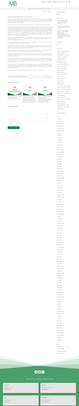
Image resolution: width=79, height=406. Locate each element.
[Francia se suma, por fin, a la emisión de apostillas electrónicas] (15, 86)
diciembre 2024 (60, 149)
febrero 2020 (60, 242)
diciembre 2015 (60, 330)
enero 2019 (59, 263)
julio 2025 (59, 133)
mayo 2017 (59, 301)
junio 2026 (59, 118)
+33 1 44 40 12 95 (7, 402)
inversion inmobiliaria (66, 89)
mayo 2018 (59, 280)
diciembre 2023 (60, 171)
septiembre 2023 (60, 178)
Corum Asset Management (62, 62)
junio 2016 (59, 316)
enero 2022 (59, 209)
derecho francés (60, 76)
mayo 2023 (59, 185)
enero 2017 (59, 308)
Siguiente (49, 11)
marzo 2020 (59, 240)
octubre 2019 (60, 249)
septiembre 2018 (60, 273)
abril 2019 (59, 259)
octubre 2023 (60, 175)
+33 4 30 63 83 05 (45, 402)
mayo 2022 (59, 199)
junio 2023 (59, 183)
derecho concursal (65, 64)
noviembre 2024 (60, 152)
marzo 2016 (59, 323)
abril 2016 (59, 320)
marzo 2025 (59, 142)
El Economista (60, 85)
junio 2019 (59, 256)
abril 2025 (59, 140)
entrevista (59, 87)
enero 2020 (59, 244)
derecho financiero (60, 72)
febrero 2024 (60, 168)
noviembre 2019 (60, 247)
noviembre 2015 (60, 332)
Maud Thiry (59, 93)
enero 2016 (59, 327)
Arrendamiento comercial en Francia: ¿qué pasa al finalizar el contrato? (63, 27)
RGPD (67, 104)
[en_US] (57, 14)
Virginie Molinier (60, 108)
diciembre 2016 (60, 311)
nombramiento (66, 93)
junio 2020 (59, 232)
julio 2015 (59, 337)
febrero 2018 (59, 287)
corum (64, 60)
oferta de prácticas (60, 99)
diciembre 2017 (60, 292)
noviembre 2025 (60, 128)
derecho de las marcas (61, 66)
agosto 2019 (59, 251)
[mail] (43, 372)
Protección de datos (61, 104)
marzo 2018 (59, 285)
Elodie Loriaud (67, 85)
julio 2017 (59, 299)
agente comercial (65, 51)
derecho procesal (60, 81)
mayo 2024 (59, 163)
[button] (69, 1)
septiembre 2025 (60, 130)
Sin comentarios (41, 70)
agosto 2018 (59, 275)
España (29, 70)
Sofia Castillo (59, 106)
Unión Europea (66, 106)
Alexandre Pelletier (61, 53)
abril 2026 (59, 121)
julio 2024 (59, 159)
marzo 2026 (59, 123)
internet (58, 89)
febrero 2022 (59, 206)
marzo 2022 (59, 204)
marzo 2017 (59, 306)
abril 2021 (59, 216)
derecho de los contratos (61, 68)
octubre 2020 (60, 225)
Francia (68, 87)
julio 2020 (59, 230)
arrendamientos (60, 55)
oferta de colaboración (61, 97)
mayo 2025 (59, 137)
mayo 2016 (59, 318)
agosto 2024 (59, 156)
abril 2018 (59, 282)
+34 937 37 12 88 (7, 389)
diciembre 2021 (60, 211)
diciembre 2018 (60, 266)
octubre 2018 (60, 270)
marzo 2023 (59, 187)
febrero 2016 (59, 325)
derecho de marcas (61, 70)
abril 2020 (59, 237)
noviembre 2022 (60, 194)
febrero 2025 (59, 144)
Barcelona (67, 55)
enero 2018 (59, 289)
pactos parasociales (34, 70)
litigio (58, 91)
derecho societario (24, 70)
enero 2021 (59, 221)
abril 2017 (59, 304)
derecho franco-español (61, 74)
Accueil (29, 8)
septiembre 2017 (60, 297)
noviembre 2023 (60, 173)
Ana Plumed (11, 70)
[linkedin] (36, 372)
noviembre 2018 (60, 268)
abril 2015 (59, 339)
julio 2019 (59, 254)
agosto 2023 (59, 180)
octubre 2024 (60, 154)
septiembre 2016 (60, 313)
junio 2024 (59, 161)
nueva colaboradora (61, 95)
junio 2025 (59, 135)
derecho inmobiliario (61, 78)
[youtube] (39, 372)
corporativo (59, 60)
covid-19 (58, 64)
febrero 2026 (60, 125)
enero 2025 (59, 147)
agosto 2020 (59, 228)
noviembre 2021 (60, 213)
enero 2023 (59, 192)
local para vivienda (64, 91)
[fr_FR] (58, 14)
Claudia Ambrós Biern (61, 58)
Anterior (44, 11)
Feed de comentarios (61, 351)
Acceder (59, 346)
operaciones (68, 99)
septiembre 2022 (60, 197)
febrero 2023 (59, 190)
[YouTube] (58, 44)
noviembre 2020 (60, 223)
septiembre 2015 (60, 335)
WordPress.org (60, 353)
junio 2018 (59, 278)
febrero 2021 (59, 218)
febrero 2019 (59, 261)
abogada (59, 51)
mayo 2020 (59, 235)
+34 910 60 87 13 (45, 389)
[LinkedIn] (57, 44)
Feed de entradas (60, 348)
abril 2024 (59, 166)
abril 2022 (59, 202)
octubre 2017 (60, 294)
